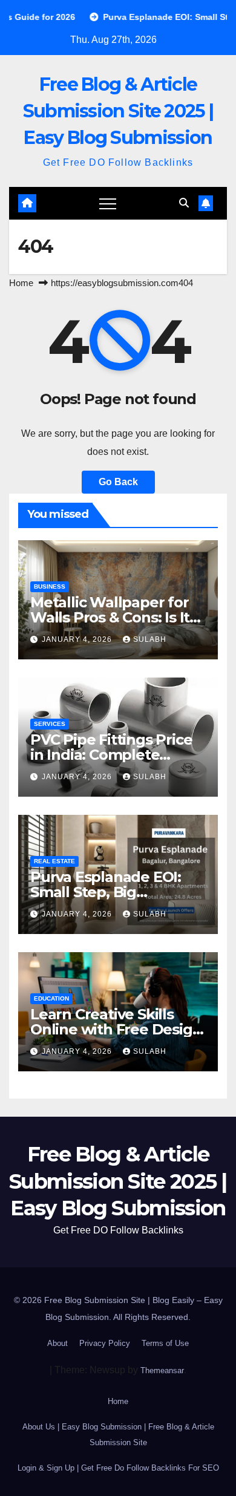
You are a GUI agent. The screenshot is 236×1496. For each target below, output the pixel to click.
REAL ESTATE (54, 861)
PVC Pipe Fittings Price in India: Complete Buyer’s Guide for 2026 (111, 755)
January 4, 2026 (78, 639)
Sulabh (149, 639)
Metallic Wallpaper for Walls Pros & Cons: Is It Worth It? (109, 617)
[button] (184, 203)
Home (21, 283)
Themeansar (162, 1370)
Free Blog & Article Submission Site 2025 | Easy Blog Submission (118, 111)
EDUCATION (51, 998)
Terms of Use (165, 1343)
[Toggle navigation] (107, 203)
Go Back (118, 482)
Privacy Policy (104, 1343)
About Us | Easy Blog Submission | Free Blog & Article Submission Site (118, 1434)
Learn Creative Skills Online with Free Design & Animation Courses (116, 1029)
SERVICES (49, 723)
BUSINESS (49, 586)
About (57, 1343)
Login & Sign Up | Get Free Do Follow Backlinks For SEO (118, 1467)
